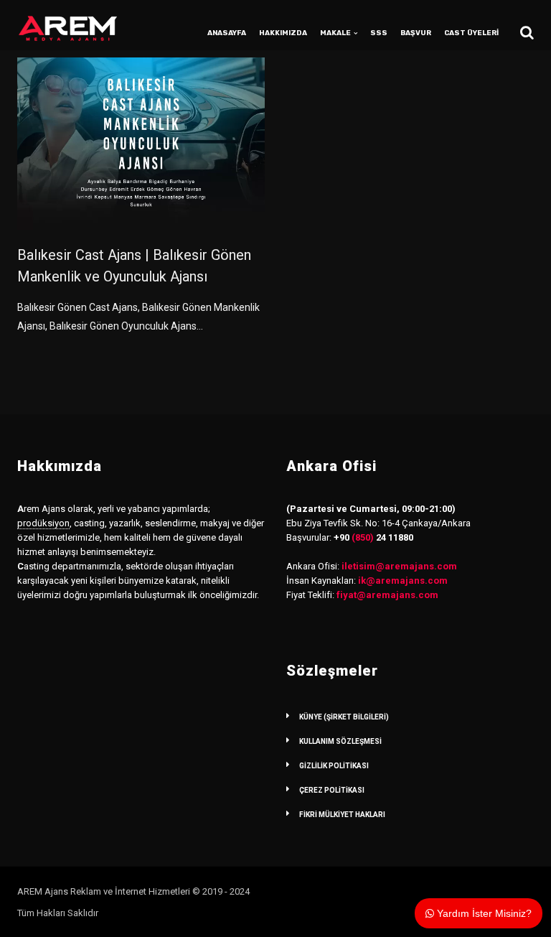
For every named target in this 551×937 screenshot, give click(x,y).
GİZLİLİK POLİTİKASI (334, 766)
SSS (378, 33)
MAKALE (335, 33)
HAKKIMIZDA (283, 33)
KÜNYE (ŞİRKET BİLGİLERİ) (344, 717)
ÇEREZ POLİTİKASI (331, 790)
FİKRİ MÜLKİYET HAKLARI (342, 815)
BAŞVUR (415, 33)
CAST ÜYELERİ (471, 33)
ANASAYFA (226, 33)
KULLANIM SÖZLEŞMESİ (340, 741)
